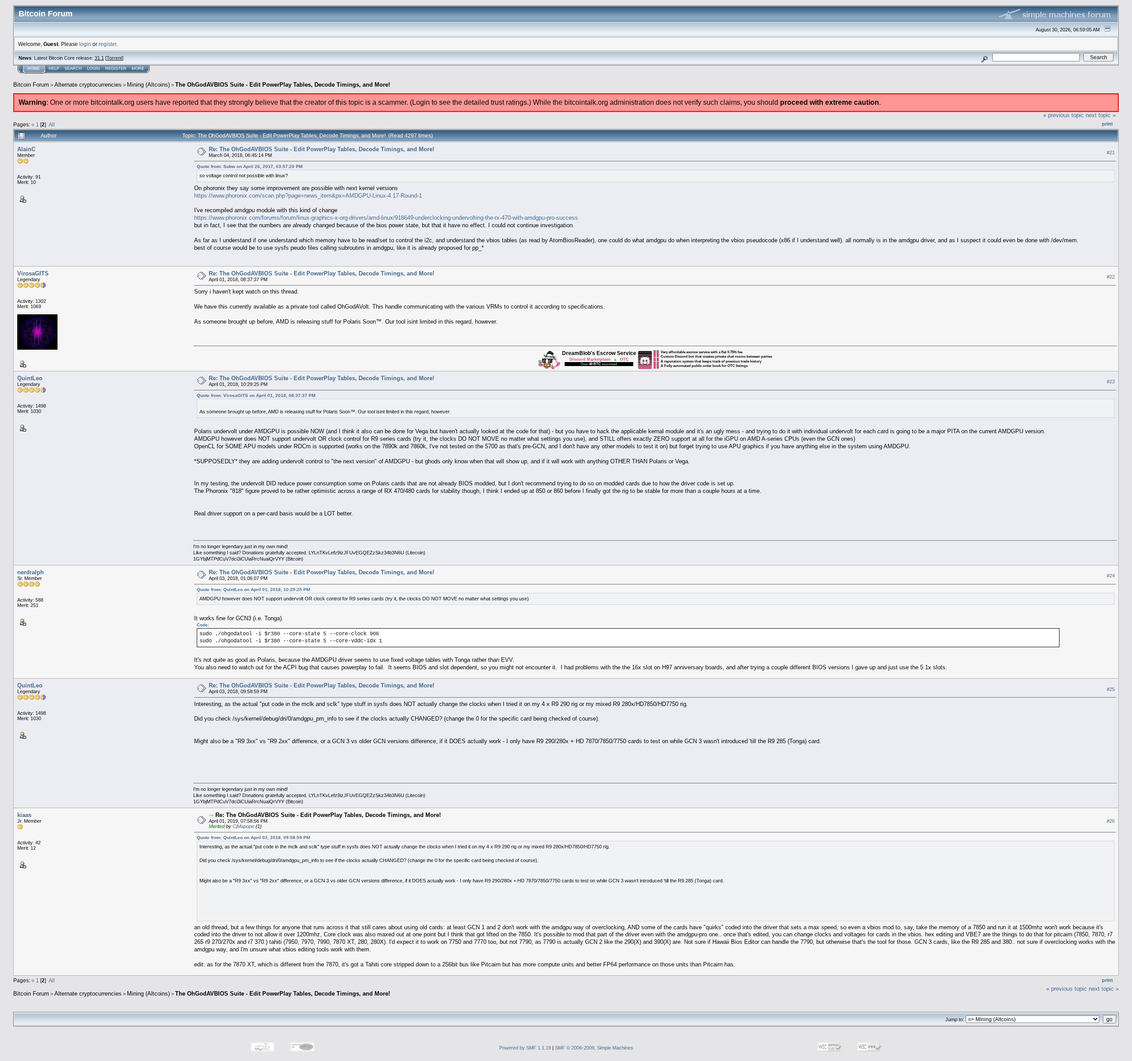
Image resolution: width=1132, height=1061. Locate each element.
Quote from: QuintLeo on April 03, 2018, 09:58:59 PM (253, 837)
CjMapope (243, 826)
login (85, 44)
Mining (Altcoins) (148, 84)
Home (33, 68)
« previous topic (1063, 115)
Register (115, 68)
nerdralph (30, 572)
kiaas (24, 815)
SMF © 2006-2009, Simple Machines (594, 1047)
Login (93, 68)
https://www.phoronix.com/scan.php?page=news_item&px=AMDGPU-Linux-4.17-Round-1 (308, 195)
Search (73, 68)
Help (54, 68)
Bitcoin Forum (31, 84)
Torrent (114, 58)
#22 (1111, 276)
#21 (1111, 152)
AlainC (26, 149)
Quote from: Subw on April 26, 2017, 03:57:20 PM (249, 166)
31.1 (99, 58)
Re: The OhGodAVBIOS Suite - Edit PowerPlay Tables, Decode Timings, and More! (321, 149)
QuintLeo (29, 378)
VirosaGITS (33, 273)
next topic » (1101, 115)
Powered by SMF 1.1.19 (525, 1047)
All (52, 124)
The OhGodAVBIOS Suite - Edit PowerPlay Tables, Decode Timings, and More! (282, 84)
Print (1107, 123)
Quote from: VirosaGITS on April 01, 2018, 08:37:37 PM (256, 395)
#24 (1111, 575)
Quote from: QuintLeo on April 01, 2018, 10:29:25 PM (253, 589)
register (107, 44)
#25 (1111, 689)
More (138, 68)
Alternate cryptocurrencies (88, 84)
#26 (1111, 821)
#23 (1111, 381)
